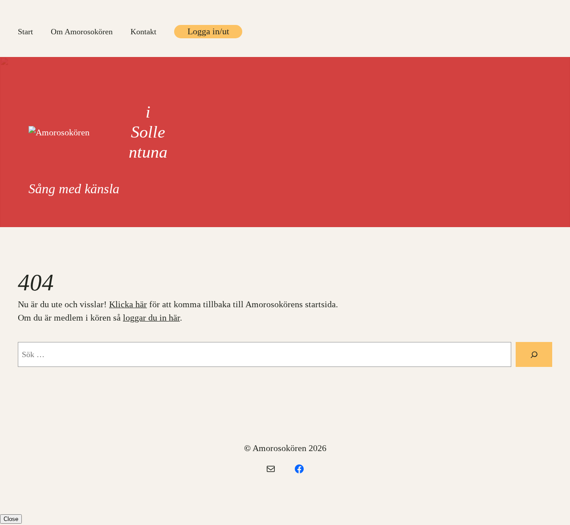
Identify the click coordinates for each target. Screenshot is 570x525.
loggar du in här (151, 317)
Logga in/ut (208, 31)
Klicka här (128, 304)
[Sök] (534, 354)
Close (11, 519)
